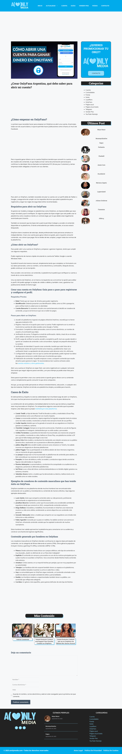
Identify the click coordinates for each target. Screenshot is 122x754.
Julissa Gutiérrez (101, 200)
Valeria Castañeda (22, 639)
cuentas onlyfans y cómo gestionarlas (31, 363)
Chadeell (101, 156)
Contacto (105, 6)
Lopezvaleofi (101, 192)
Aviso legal (78, 750)
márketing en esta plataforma (46, 409)
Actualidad (50, 6)
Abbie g (101, 218)
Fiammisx (101, 209)
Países (95, 6)
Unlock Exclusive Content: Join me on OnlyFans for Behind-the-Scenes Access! (65, 641)
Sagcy (101, 143)
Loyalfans (89, 100)
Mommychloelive (101, 138)
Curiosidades (90, 92)
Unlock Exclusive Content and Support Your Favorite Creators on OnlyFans (44, 641)
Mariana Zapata (101, 183)
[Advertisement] (61, 24)
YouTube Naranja (92, 114)
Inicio (40, 6)
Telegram (89, 109)
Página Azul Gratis (92, 107)
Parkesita (101, 147)
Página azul (90, 104)
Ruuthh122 (101, 174)
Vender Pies (84, 6)
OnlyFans (89, 102)
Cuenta (64, 6)
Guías (73, 6)
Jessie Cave (101, 165)
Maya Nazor (101, 129)
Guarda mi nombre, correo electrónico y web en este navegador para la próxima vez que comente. (44, 695)
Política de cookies (110, 750)
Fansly (88, 95)
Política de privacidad (93, 750)
